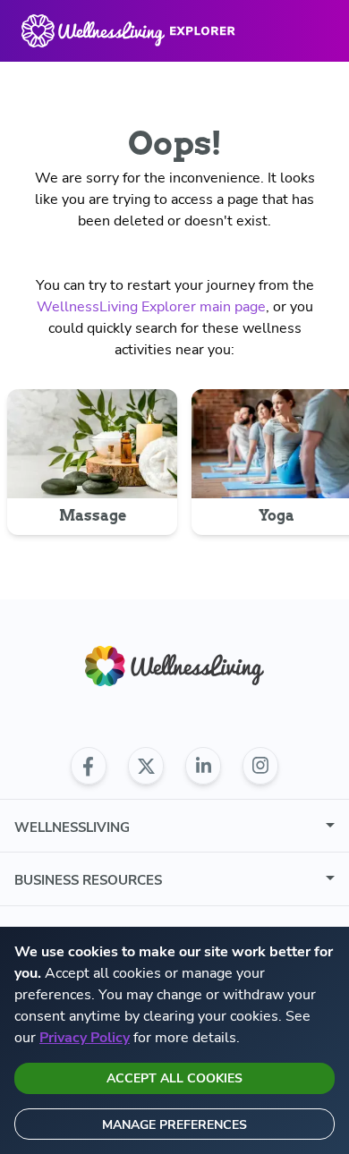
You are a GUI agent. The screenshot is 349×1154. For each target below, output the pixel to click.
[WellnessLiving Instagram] (260, 766)
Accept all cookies (174, 1078)
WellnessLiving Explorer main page (151, 307)
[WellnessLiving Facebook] (88, 766)
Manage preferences (174, 1124)
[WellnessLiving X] (146, 766)
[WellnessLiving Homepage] (174, 666)
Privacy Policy (84, 1038)
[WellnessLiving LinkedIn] (203, 766)
